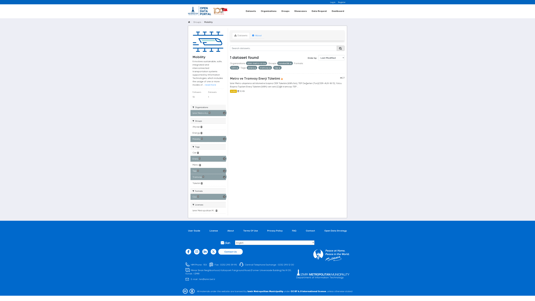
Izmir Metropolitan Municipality (265, 291)
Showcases (300, 10)
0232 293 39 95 (228, 264)
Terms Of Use (250, 230)
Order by (312, 58)
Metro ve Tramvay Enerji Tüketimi (255, 78)
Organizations (268, 10)
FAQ (294, 230)
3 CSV (233, 91)
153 (205, 264)
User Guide (194, 230)
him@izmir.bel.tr (207, 279)
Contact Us (230, 251)
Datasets (251, 10)
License (214, 230)
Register (342, 2)
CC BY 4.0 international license (308, 291)
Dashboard (338, 10)
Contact (310, 230)
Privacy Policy (275, 230)
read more (210, 84)
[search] (341, 48)
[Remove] (265, 63)
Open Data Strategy (335, 230)
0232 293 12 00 (286, 264)
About (258, 35)
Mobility (208, 21)
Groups (285, 10)
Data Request (319, 10)
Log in (332, 2)
